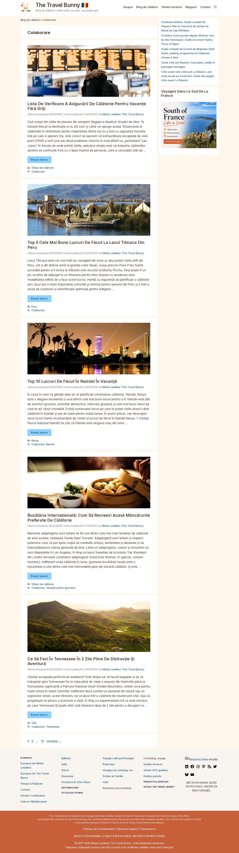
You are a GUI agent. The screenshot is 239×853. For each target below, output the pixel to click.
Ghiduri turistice (171, 7)
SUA (33, 722)
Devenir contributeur (32, 795)
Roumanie (67, 776)
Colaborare (38, 171)
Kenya (35, 440)
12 (43, 741)
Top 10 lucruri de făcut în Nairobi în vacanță (72, 381)
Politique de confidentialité (99, 829)
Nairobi (50, 444)
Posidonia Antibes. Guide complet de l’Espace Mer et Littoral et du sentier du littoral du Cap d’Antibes (185, 26)
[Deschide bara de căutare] (215, 7)
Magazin (191, 7)
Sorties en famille (113, 776)
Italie (64, 764)
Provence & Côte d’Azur (75, 782)
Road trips (109, 764)
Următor (54, 741)
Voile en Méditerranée (33, 801)
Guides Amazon (152, 764)
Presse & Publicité (31, 783)
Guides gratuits (152, 776)
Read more (39, 159)
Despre (128, 7)
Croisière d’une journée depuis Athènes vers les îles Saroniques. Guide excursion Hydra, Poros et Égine (187, 40)
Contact (205, 7)
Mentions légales (127, 829)
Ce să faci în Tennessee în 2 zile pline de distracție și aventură (80, 661)
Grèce (65, 770)
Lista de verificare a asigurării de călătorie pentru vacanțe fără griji (86, 106)
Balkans (66, 758)
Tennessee (52, 726)
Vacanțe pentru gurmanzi (61, 587)
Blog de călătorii (147, 7)
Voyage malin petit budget (118, 758)
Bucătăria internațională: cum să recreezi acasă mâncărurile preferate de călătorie (88, 518)
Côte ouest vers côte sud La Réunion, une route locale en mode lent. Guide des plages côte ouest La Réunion (187, 76)
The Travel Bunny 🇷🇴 (62, 5)
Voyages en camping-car (118, 770)
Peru (34, 306)
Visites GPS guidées (155, 770)
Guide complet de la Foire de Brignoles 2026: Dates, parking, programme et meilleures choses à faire (188, 53)
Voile (105, 782)
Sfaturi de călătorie (42, 167)
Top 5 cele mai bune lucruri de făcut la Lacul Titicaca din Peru (86, 245)
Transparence (148, 829)
